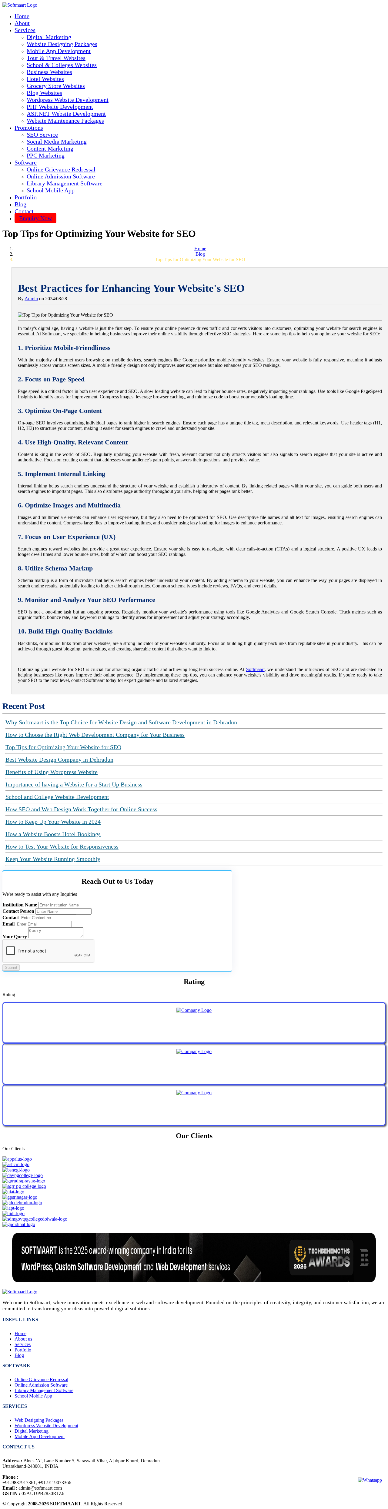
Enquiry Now (35, 218)
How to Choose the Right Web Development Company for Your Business (95, 734)
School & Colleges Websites (62, 64)
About (22, 23)
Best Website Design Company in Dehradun (59, 759)
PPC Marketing (46, 155)
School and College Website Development (57, 796)
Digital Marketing (49, 37)
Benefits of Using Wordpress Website (51, 772)
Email (8, 923)
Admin (31, 298)
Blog (20, 204)
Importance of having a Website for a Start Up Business (73, 784)
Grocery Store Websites (56, 85)
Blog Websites (44, 92)
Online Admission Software (61, 176)
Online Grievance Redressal (61, 169)
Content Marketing (50, 148)
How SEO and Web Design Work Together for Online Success (81, 809)
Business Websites (49, 71)
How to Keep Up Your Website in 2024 (53, 821)
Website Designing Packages (62, 44)
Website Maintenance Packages (65, 120)
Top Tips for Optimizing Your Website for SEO (63, 747)
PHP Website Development (60, 106)
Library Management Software (64, 183)
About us (23, 1338)
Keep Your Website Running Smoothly (52, 859)
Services (23, 1344)
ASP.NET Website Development (66, 113)
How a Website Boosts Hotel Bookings (53, 834)
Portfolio (26, 197)
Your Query (14, 936)
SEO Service (42, 134)
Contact (24, 211)
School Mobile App (51, 190)
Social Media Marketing (57, 141)
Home (22, 16)
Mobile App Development (59, 51)
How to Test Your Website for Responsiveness (62, 846)
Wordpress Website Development (68, 99)
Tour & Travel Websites (56, 58)
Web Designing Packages (39, 1420)
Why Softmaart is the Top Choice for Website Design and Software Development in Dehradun (121, 722)
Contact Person (18, 911)
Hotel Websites (45, 78)
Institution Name (19, 904)
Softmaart (255, 669)
